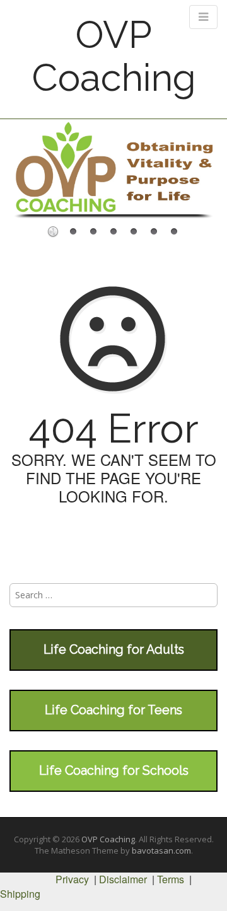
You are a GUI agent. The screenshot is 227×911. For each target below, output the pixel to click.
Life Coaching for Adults (114, 649)
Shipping (20, 893)
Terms (170, 879)
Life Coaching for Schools (114, 770)
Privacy (72, 879)
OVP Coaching (114, 56)
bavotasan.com (161, 850)
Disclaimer (123, 879)
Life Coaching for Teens (113, 709)
